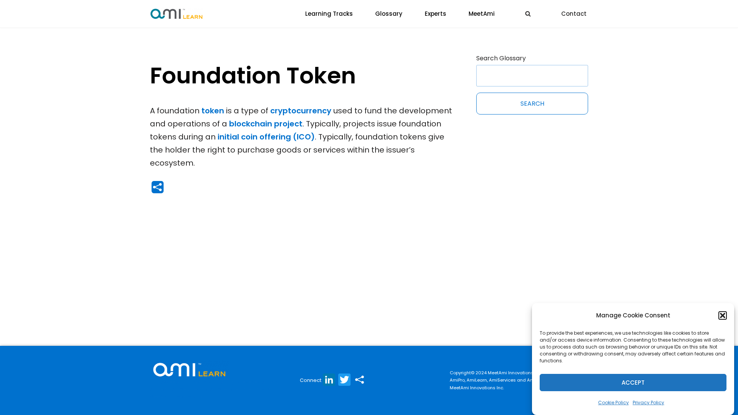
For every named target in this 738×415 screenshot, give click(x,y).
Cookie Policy (613, 402)
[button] (722, 315)
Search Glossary (501, 58)
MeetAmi (482, 14)
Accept (633, 382)
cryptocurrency (300, 110)
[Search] (528, 14)
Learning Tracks (329, 14)
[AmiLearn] (176, 13)
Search (532, 103)
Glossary (388, 14)
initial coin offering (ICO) (266, 136)
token (212, 110)
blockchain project (266, 123)
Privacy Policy (648, 402)
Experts (435, 14)
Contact (574, 14)
